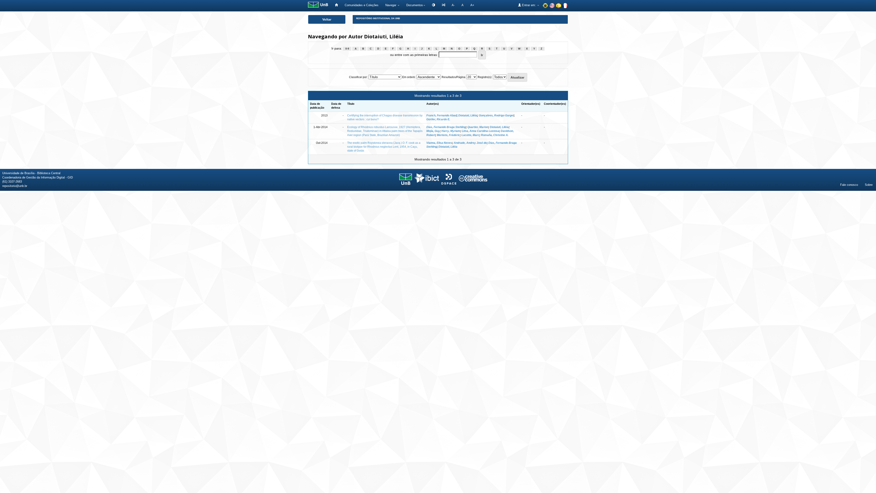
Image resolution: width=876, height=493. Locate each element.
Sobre (869, 184)
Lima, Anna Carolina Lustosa (480, 131)
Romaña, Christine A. (494, 135)
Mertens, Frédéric (448, 135)
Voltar (326, 19)
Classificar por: (358, 77)
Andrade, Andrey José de (470, 142)
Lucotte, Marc (470, 135)
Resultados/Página (453, 77)
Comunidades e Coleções (361, 5)
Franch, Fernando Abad (441, 115)
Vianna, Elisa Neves (439, 142)
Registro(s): (485, 77)
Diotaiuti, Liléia (467, 115)
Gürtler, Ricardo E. (438, 119)
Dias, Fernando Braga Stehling (446, 127)
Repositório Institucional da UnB (378, 18)
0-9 (347, 48)
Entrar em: (529, 5)
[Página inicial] (336, 5)
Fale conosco (849, 184)
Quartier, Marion (477, 127)
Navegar (391, 5)
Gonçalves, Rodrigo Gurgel (496, 115)
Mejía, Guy (433, 131)
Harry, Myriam (450, 131)
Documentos (414, 5)
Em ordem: (409, 77)
